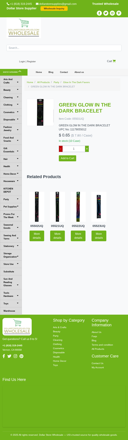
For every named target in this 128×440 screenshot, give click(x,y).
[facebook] (99, 13)
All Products (98, 349)
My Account (98, 367)
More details (37, 235)
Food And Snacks (9, 139)
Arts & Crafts (59, 327)
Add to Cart (67, 158)
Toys (6, 303)
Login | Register (27, 61)
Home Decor (10, 174)
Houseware (9, 181)
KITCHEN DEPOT (8, 190)
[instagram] (112, 13)
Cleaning (8, 97)
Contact (64, 72)
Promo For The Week (9, 216)
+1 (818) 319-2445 (20, 3)
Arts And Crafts (8, 81)
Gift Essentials (9, 150)
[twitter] (105, 13)
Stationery (9, 246)
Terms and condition (102, 344)
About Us (96, 332)
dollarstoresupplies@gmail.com (57, 3)
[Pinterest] (118, 13)
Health (7, 166)
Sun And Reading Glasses (8, 282)
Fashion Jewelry (8, 129)
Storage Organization (10, 255)
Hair (6, 159)
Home (39, 72)
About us (79, 72)
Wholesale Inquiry (54, 8)
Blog (50, 72)
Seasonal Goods (8, 226)
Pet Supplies (10, 206)
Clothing (8, 105)
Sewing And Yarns (10, 237)
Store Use (9, 264)
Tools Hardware (8, 294)
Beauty (7, 90)
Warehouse (9, 311)
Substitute (9, 271)
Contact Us (97, 363)
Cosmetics (9, 112)
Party (6, 199)
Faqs (94, 336)
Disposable (9, 119)
